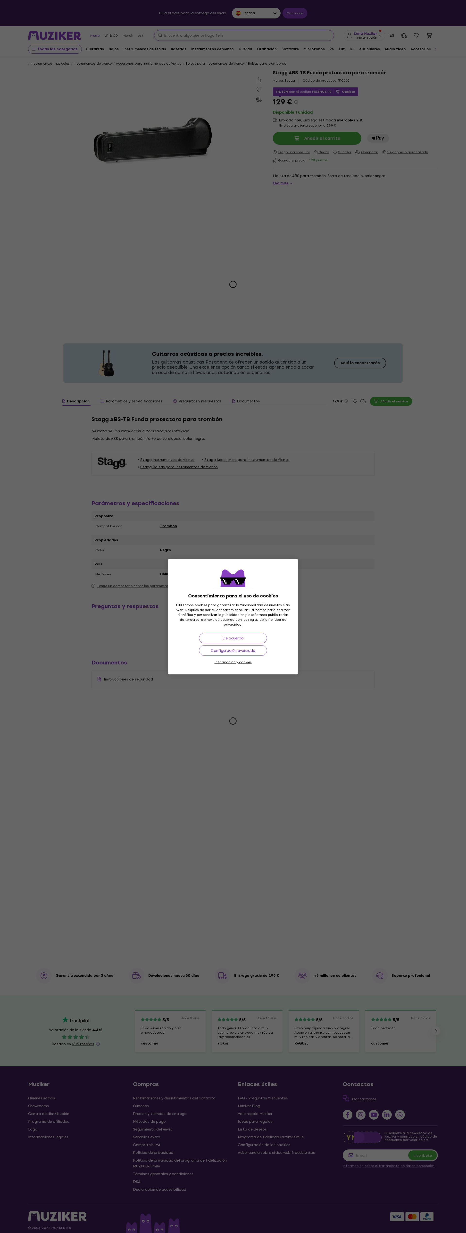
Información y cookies (233, 662)
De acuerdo (233, 638)
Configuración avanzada (233, 650)
